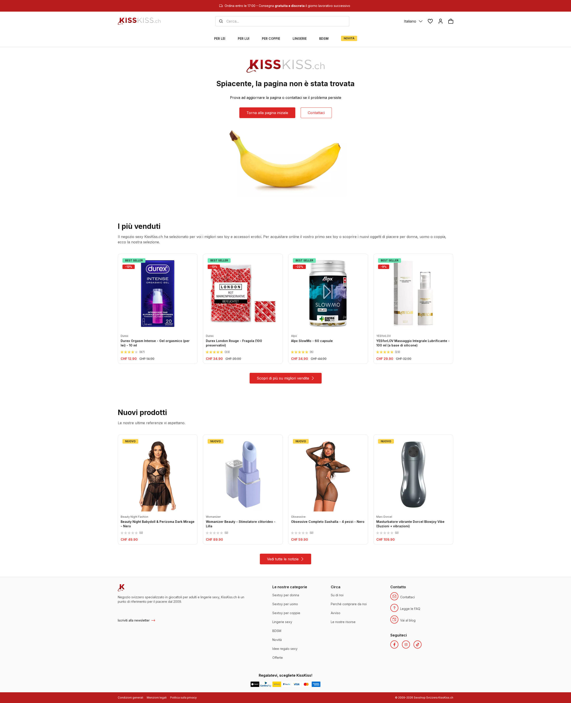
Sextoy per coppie (286, 613)
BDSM (276, 631)
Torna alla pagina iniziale (267, 113)
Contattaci (316, 113)
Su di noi (337, 595)
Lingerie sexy (282, 622)
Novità (277, 640)
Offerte (277, 657)
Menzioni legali (157, 697)
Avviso (335, 613)
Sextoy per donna (285, 595)
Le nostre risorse (343, 622)
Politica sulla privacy (183, 697)
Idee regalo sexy (285, 649)
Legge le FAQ (410, 609)
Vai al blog (408, 620)
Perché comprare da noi (349, 604)
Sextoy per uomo (285, 604)
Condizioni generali (130, 697)
